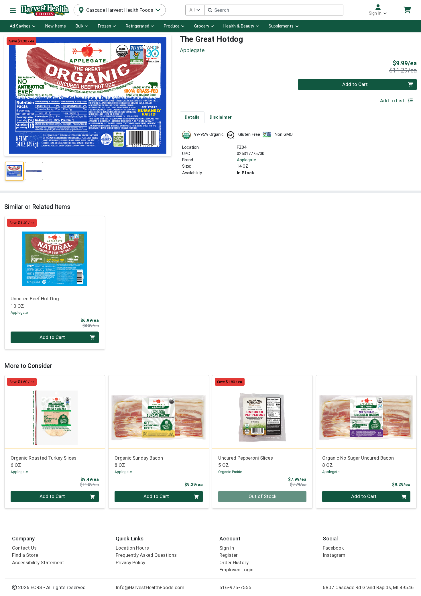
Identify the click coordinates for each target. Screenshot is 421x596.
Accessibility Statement (38, 562)
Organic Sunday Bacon (139, 461)
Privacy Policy (130, 562)
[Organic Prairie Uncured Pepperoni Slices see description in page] (262, 412)
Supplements (281, 26)
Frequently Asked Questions (146, 555)
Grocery (201, 26)
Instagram (334, 555)
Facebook (333, 548)
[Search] (210, 10)
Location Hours (132, 548)
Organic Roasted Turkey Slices (43, 461)
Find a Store (25, 555)
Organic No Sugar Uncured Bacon (358, 461)
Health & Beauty (238, 26)
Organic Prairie (230, 472)
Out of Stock (262, 496)
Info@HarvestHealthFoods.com (150, 587)
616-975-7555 (235, 587)
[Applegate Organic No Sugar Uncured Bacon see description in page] (366, 412)
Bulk (79, 26)
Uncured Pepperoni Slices (245, 461)
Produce (172, 26)
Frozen (104, 26)
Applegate (246, 159)
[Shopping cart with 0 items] (407, 9)
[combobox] (273, 10)
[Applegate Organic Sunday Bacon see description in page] (158, 412)
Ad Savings (20, 26)
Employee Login (236, 570)
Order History (234, 562)
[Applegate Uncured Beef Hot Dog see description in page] (55, 252)
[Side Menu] (13, 10)
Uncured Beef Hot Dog (35, 302)
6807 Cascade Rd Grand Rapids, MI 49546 (368, 587)
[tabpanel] (298, 156)
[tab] (192, 117)
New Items (55, 26)
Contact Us (24, 548)
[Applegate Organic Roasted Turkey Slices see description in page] (55, 412)
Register (228, 555)
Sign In (226, 548)
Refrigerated (137, 26)
